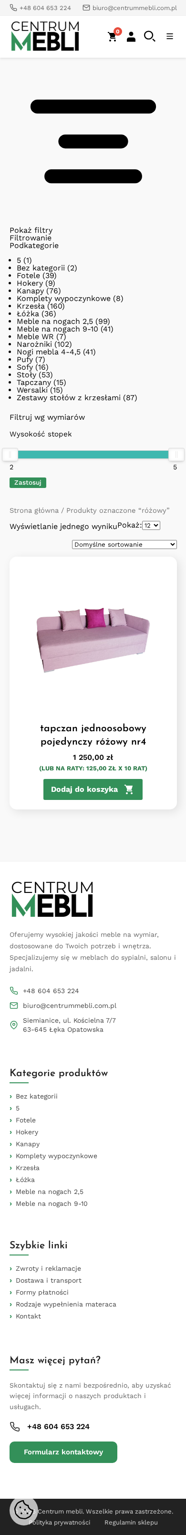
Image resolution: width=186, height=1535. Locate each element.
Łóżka (28, 313)
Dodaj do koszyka (84, 789)
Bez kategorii (41, 267)
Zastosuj (27, 482)
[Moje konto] (131, 36)
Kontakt (28, 1316)
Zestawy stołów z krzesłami (69, 397)
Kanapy (30, 290)
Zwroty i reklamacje (48, 1268)
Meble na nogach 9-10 (57, 328)
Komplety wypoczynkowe (64, 298)
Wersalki (32, 389)
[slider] (10, 454)
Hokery (30, 283)
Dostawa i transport (49, 1280)
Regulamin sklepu (131, 1522)
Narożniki (34, 344)
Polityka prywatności (59, 1522)
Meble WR (35, 336)
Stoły (26, 374)
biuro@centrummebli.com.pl (69, 1005)
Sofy (25, 367)
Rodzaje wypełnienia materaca (66, 1304)
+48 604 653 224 (51, 991)
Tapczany (34, 382)
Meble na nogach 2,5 (55, 321)
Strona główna (34, 510)
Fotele (28, 275)
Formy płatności (42, 1292)
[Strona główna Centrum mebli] (45, 37)
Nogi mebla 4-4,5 (49, 351)
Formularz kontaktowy (63, 1452)
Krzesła (31, 306)
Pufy (25, 359)
